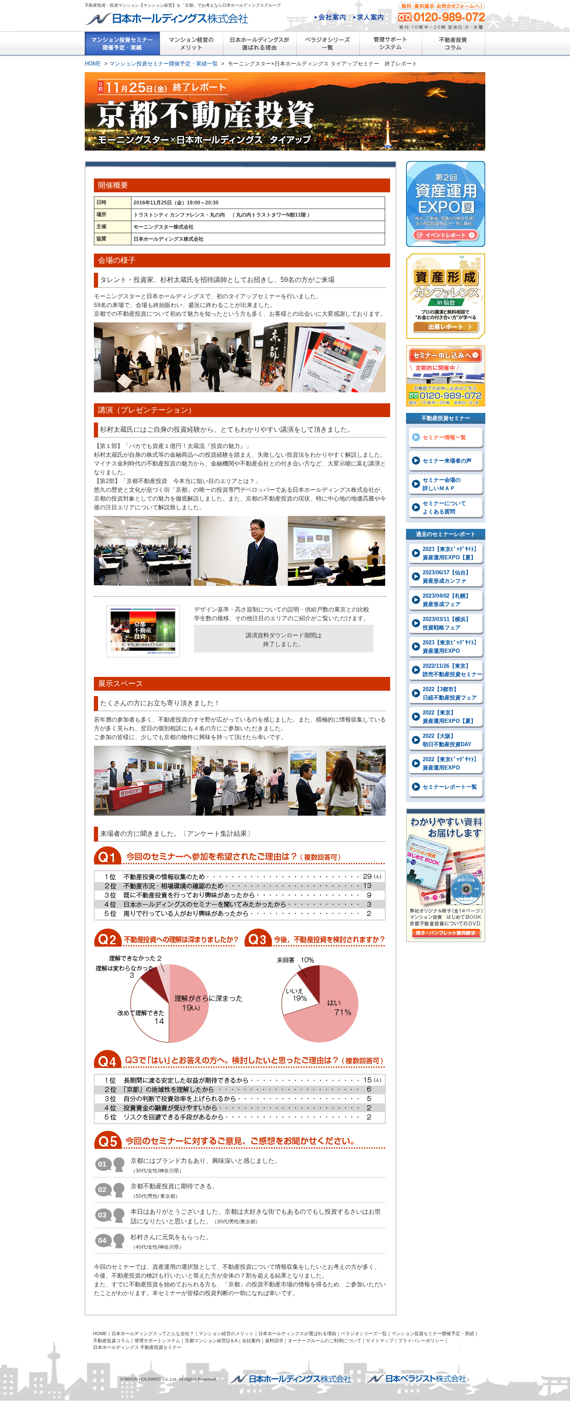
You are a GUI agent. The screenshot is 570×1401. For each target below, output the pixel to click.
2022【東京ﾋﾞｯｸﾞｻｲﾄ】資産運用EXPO (451, 763)
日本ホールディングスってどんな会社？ (152, 1333)
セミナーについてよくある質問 (444, 507)
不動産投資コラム (453, 45)
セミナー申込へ (445, 376)
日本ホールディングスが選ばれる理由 (259, 45)
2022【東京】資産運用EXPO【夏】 (449, 716)
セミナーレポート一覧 (450, 787)
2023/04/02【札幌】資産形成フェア (447, 600)
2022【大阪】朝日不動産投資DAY (447, 740)
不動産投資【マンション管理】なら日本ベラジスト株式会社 (416, 1378)
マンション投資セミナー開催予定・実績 (432, 1333)
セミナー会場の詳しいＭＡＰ (442, 484)
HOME (93, 63)
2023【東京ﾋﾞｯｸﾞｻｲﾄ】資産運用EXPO (451, 646)
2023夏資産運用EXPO (445, 204)
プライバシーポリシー (421, 1340)
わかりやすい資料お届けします (445, 875)
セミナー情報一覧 (444, 437)
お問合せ (441, 15)
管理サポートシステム (390, 45)
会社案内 (330, 18)
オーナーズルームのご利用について (324, 1340)
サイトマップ (379, 1340)
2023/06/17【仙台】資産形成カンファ (447, 576)
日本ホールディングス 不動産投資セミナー (137, 1347)
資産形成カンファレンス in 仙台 (445, 296)
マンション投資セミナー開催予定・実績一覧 (122, 45)
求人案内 (368, 18)
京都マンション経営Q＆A (211, 1340)
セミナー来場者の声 (447, 461)
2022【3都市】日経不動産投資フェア (450, 693)
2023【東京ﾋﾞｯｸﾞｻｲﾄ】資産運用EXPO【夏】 (451, 553)
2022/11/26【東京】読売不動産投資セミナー (452, 670)
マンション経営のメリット (191, 45)
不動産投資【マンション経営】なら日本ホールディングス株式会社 (290, 1379)
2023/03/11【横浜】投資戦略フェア (447, 623)
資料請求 (274, 1340)
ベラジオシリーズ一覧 (327, 45)
